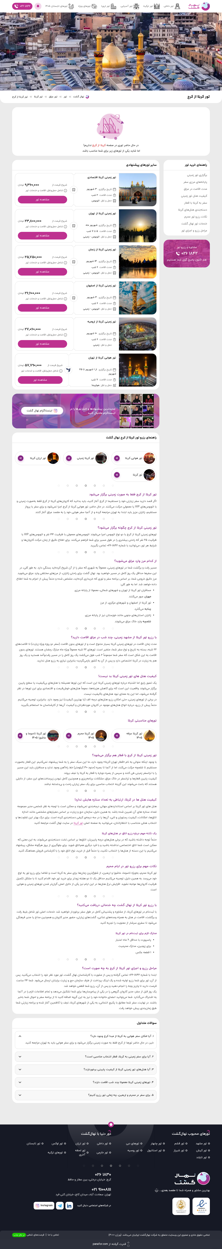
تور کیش (201, 1150)
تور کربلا (78, 823)
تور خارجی (102, 1152)
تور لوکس (57, 1143)
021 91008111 (101, 1190)
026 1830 (103, 1175)
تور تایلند (201, 1157)
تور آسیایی (127, 6)
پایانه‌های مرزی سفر (195, 182)
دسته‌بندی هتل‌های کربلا (192, 210)
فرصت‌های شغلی (29, 1235)
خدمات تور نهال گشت (194, 224)
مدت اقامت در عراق (195, 189)
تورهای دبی (132, 1143)
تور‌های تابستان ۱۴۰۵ (56, 6)
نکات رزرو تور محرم (195, 217)
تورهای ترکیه (55, 1152)
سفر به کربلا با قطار (195, 203)
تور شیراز (179, 1150)
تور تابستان (33, 1143)
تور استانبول (154, 1150)
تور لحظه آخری (80, 1153)
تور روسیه (133, 1150)
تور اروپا (105, 6)
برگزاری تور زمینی (197, 175)
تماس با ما (53, 1235)
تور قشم (179, 1143)
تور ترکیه (148, 6)
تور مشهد (201, 1143)
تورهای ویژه (84, 6)
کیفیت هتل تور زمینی (194, 196)
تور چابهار (156, 1143)
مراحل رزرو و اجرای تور (194, 231)
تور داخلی (169, 6)
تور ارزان (80, 1143)
